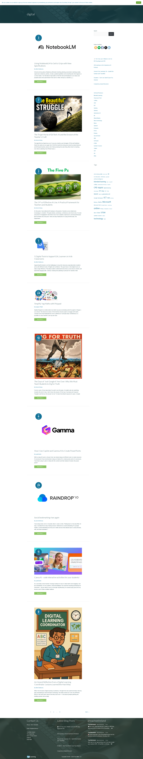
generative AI (106, 194)
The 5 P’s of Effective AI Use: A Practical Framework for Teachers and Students (56, 203)
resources (106, 209)
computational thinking (102, 184)
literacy (96, 202)
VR (94, 153)
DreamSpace (96, 191)
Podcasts (96, 128)
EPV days (101, 191)
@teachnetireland (100, 724)
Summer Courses (98, 146)
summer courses (98, 215)
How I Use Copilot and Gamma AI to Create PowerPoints (57, 451)
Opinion (96, 126)
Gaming (95, 108)
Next (87, 712)
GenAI (96, 194)
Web (95, 156)
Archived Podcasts (98, 93)
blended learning (100, 182)
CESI (107, 182)
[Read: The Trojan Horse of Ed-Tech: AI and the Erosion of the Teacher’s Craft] (58, 113)
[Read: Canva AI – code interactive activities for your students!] (58, 561)
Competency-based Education (101, 84)
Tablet (95, 148)
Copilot (108, 184)
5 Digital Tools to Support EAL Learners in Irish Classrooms (53, 257)
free (108, 191)
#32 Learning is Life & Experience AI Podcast (68, 734)
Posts (95, 131)
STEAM (98, 213)
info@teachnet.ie (33, 728)
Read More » (40, 82)
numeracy (110, 205)
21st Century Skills (98, 174)
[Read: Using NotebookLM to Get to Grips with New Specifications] (58, 47)
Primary (95, 133)
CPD (95, 103)
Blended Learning (98, 95)
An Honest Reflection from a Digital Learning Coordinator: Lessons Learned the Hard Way (52, 683)
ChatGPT (110, 182)
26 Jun (107, 732)
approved (107, 176)
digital (100, 187)
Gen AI (100, 194)
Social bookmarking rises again (46, 517)
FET (95, 105)
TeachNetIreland (92, 724)
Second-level (97, 136)
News (95, 123)
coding (95, 100)
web (105, 219)
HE (94, 115)
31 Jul (107, 724)
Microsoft (106, 202)
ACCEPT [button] (138, 2)
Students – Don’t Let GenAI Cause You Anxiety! (69, 746)
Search (95, 31)
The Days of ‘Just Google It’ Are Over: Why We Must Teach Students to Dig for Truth (55, 382)
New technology (98, 120)
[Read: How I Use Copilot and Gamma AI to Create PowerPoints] (58, 430)
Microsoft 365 (97, 205)
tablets (103, 215)
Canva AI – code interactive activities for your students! (56, 577)
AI (108, 174)
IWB (108, 198)
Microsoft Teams (104, 205)
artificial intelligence (98, 179)
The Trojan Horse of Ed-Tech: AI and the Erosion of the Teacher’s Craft (56, 135)
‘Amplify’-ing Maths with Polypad (47, 303)
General (95, 110)
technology (98, 218)
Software (96, 141)
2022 (106, 174)
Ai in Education (97, 176)
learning (111, 198)
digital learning (107, 188)
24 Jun (107, 740)
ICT (105, 197)
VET (95, 151)
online (97, 208)
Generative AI (97, 113)
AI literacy (103, 177)
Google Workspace (98, 198)
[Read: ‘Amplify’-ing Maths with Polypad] (46, 295)
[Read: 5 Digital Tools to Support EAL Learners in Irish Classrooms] (42, 245)
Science (110, 208)
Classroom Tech (98, 98)
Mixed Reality (97, 118)
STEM (95, 143)
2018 (104, 174)
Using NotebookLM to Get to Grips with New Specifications (52, 64)
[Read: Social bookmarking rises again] (58, 498)
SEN (95, 138)
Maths (100, 202)
